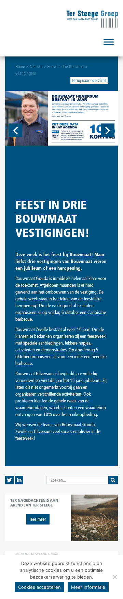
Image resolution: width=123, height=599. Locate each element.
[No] (114, 576)
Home (20, 66)
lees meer (38, 519)
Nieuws (36, 66)
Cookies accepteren (39, 587)
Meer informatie (88, 587)
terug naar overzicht (89, 80)
